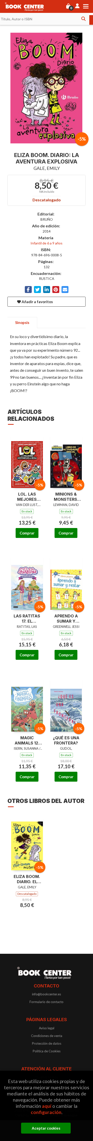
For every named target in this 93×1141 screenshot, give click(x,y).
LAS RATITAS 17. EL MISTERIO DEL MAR (27, 618)
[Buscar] (83, 19)
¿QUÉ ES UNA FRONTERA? (66, 740)
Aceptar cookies (46, 1128)
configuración (46, 1112)
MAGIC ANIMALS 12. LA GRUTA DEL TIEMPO (27, 740)
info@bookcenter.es (46, 994)
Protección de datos (46, 1043)
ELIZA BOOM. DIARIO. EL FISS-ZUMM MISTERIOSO (27, 879)
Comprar (27, 533)
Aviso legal (46, 1028)
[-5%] (27, 459)
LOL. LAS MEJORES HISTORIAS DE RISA (27, 497)
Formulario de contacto (46, 1002)
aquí (46, 1106)
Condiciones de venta (46, 1036)
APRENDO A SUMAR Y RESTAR (66, 618)
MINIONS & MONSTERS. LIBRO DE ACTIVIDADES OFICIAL (66, 497)
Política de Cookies (47, 1051)
